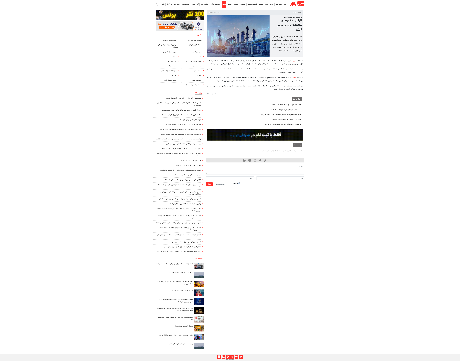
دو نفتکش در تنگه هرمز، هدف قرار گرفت (180, 272)
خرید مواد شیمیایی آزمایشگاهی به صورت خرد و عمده (185, 175)
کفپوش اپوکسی (171, 66)
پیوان (174, 57)
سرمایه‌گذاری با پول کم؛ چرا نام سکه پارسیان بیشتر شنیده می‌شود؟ (180, 134)
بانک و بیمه (204, 4)
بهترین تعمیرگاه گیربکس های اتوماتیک (168, 46)
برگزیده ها (198, 92)
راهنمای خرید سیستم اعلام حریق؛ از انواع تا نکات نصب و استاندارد (180, 170)
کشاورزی (242, 4)
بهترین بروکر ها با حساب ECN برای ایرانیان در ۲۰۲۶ (185, 204)
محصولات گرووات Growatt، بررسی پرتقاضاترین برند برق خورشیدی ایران (179, 251)
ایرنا (294, 77)
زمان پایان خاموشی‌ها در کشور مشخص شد (286, 119)
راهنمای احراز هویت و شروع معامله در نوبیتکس (186, 242)
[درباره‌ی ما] (240, 357)
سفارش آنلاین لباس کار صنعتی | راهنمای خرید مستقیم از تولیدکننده (180, 148)
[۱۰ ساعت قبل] (199, 266)
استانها (261, 4)
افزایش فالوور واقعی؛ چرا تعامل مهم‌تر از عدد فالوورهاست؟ (183, 180)
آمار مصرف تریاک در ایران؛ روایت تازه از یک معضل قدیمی (183, 98)
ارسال (209, 184)
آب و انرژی (195, 4)
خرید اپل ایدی (197, 52)
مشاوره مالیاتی (197, 80)
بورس (224, 4)
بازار (294, 60)
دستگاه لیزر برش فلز (195, 45)
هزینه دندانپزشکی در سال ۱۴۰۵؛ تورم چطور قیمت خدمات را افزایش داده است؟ (179, 154)
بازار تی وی (177, 4)
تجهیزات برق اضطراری (194, 40)
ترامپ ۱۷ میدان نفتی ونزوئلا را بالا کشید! (180, 344)
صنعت (236, 4)
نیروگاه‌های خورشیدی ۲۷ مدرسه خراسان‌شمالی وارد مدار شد (281, 114)
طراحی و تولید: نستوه (230, 359)
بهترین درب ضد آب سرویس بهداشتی (189, 160)
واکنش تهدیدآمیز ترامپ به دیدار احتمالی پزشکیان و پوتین (175, 335)
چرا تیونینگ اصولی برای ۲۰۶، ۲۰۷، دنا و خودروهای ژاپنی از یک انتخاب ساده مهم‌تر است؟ (180, 229)
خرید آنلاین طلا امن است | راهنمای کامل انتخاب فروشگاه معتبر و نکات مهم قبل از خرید (179, 217)
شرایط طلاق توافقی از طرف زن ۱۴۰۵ (190, 120)
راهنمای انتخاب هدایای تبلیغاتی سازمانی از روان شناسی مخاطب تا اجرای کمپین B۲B (179, 104)
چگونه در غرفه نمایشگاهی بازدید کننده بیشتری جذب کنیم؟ (183, 144)
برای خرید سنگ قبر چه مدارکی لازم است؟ (188, 165)
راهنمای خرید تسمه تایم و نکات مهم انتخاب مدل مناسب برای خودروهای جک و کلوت (179, 236)
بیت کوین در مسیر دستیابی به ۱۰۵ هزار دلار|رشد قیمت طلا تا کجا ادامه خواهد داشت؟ (175, 309)
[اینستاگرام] (232, 357)
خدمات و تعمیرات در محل (193, 85)
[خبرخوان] (223, 357)
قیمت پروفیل (197, 66)
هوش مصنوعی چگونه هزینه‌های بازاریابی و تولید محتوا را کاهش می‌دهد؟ (178, 223)
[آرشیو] (219, 357)
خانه (285, 4)
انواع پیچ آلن (172, 61)
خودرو (230, 4)
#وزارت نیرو (287, 151)
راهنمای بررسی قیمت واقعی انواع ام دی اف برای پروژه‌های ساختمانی (180, 199)
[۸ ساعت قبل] (199, 346)
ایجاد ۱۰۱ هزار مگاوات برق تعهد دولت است (286, 104)
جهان (271, 4)
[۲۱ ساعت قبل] (199, 301)
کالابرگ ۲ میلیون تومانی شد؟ (184, 326)
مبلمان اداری (197, 71)
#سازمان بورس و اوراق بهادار (271, 151)
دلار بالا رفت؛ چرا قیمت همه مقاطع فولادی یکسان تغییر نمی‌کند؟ (181, 110)
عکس (162, 4)
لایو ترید (198, 75)
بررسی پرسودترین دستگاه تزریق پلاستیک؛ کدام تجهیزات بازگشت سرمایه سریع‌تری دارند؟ (179, 209)
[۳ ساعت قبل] (199, 319)
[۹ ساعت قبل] (199, 284)
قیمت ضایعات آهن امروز (193, 61)
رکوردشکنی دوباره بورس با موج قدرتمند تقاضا (286, 109)
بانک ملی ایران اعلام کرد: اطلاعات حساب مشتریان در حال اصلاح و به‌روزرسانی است (175, 300)
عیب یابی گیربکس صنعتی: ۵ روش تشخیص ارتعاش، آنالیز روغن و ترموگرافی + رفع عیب (181, 193)
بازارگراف (169, 4)
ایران (266, 4)
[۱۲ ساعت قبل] (199, 310)
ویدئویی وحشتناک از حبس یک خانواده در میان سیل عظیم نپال (175, 318)
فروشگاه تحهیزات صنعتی (168, 71)
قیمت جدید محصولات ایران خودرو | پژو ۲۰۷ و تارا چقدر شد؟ (174, 264)
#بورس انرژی (298, 151)
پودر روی (173, 75)
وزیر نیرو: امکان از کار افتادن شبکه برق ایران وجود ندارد (282, 124)
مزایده (199, 57)
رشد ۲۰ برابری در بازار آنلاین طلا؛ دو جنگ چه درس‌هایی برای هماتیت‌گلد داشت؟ (179, 186)
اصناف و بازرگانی (215, 4)
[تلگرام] (227, 357)
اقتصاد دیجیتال (252, 4)
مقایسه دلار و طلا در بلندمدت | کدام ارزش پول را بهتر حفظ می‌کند (181, 115)
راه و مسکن (186, 4)
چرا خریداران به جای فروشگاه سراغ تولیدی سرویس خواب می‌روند (181, 247)
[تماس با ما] (236, 357)
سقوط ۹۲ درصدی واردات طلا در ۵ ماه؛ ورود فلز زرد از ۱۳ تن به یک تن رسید (175, 282)
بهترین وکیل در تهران (169, 40)
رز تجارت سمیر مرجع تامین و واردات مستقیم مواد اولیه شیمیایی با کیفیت (178, 139)
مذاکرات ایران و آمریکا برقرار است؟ (182, 290)
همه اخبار (279, 4)
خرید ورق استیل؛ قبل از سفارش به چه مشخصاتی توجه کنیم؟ (182, 124)
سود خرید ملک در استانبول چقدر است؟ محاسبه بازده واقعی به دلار (180, 129)
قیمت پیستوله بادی (170, 80)
